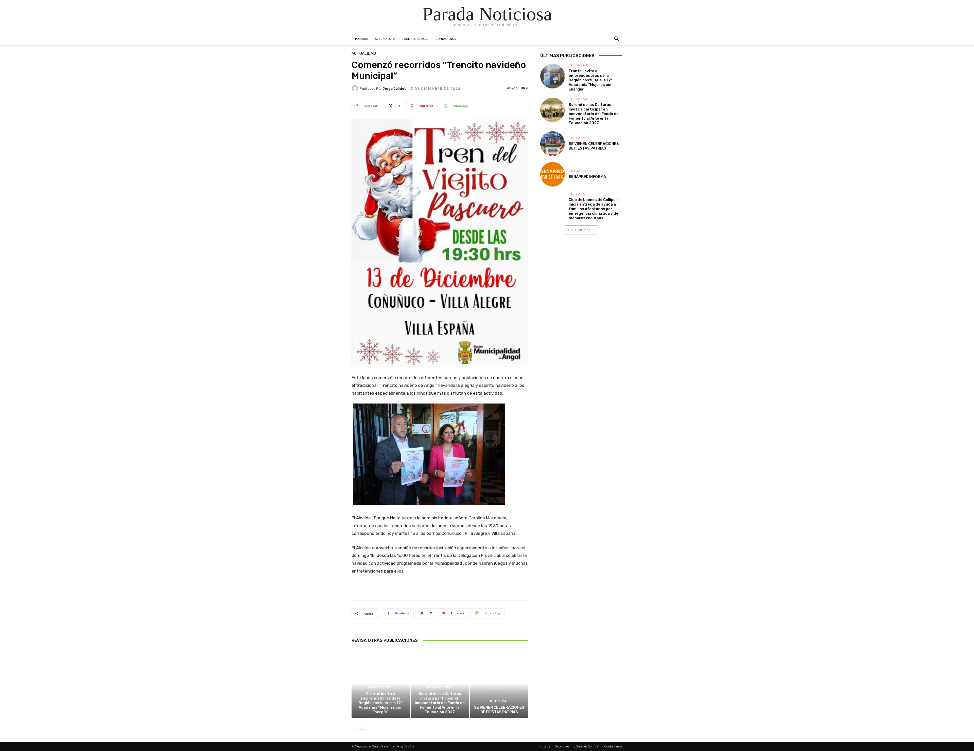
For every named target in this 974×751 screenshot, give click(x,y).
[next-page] (363, 726)
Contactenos (446, 39)
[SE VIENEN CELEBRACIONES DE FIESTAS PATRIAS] (499, 683)
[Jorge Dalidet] (356, 88)
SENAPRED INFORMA (587, 176)
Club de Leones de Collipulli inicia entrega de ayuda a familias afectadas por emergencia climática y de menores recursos (594, 208)
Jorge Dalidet (394, 88)
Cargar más (579, 230)
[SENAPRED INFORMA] (552, 174)
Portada (361, 39)
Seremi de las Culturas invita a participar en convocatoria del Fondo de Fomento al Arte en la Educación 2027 (440, 702)
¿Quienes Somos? (415, 39)
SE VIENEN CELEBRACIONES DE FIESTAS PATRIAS (499, 709)
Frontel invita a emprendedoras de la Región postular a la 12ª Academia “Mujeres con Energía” (381, 702)
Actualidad (364, 54)
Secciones (383, 39)
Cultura (498, 701)
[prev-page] (355, 726)
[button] (616, 39)
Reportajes (380, 687)
